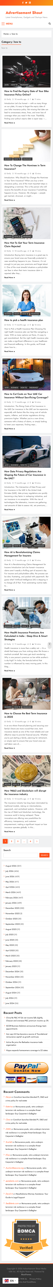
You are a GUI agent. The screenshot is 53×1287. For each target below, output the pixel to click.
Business (8, 159)
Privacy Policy (35, 1279)
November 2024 (13, 976)
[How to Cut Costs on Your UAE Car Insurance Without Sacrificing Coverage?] (26, 374)
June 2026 (10, 876)
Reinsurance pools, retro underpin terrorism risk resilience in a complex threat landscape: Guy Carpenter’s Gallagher (24, 1110)
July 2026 (10, 871)
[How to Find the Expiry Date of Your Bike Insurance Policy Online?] (26, 72)
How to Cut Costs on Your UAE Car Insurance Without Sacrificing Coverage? (26, 395)
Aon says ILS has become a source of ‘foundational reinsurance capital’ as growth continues (26, 1035)
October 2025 (11, 918)
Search (7, 850)
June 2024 (10, 1003)
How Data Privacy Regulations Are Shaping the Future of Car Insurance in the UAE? (25, 475)
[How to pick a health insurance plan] (26, 300)
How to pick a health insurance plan (23, 320)
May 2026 (10, 881)
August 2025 (11, 929)
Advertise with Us (19, 1279)
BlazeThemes (26, 1274)
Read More (8, 122)
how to (14, 85)
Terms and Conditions (26, 1282)
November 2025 (12, 913)
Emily (9, 99)
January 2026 (11, 902)
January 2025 (11, 966)
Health (17, 314)
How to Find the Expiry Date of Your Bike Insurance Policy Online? (26, 92)
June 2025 (10, 939)
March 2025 (11, 955)
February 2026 (12, 897)
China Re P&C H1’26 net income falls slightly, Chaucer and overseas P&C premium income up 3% (27, 1019)
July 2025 (9, 934)
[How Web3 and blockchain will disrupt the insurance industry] (26, 771)
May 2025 (10, 945)
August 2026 (11, 866)
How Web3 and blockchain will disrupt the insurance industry (25, 792)
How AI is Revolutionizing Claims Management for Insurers (22, 553)
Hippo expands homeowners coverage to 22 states (27, 1050)
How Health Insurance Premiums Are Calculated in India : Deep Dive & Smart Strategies (25, 636)
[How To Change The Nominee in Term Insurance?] (26, 146)
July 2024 (10, 998)
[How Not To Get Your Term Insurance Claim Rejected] (26, 223)
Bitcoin (7, 784)
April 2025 (10, 950)
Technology (39, 546)
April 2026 (10, 887)
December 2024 (12, 971)
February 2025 (12, 961)
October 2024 (11, 982)
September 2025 (13, 924)
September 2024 (13, 987)
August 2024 (11, 992)
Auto (7, 85)
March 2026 (11, 892)
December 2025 (12, 908)
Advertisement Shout (24, 12)
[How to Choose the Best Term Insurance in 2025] (26, 694)
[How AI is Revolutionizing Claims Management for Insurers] (26, 533)
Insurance (24, 85)
